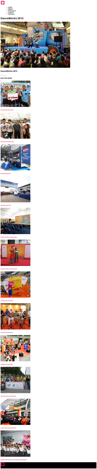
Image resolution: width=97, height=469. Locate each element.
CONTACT (11, 14)
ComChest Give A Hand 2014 (7, 364)
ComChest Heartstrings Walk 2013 (8, 396)
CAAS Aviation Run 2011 (6, 205)
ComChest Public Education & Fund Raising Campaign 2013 (14, 459)
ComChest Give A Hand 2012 (7, 300)
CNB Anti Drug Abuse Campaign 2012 (9, 237)
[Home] (3, 4)
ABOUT (10, 9)
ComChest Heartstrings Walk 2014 (8, 427)
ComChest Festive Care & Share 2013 (9, 268)
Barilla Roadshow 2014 (6, 173)
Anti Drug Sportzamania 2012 (7, 141)
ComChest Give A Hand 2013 (7, 332)
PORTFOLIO (12, 11)
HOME (10, 7)
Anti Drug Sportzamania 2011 (7, 109)
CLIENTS (11, 12)
